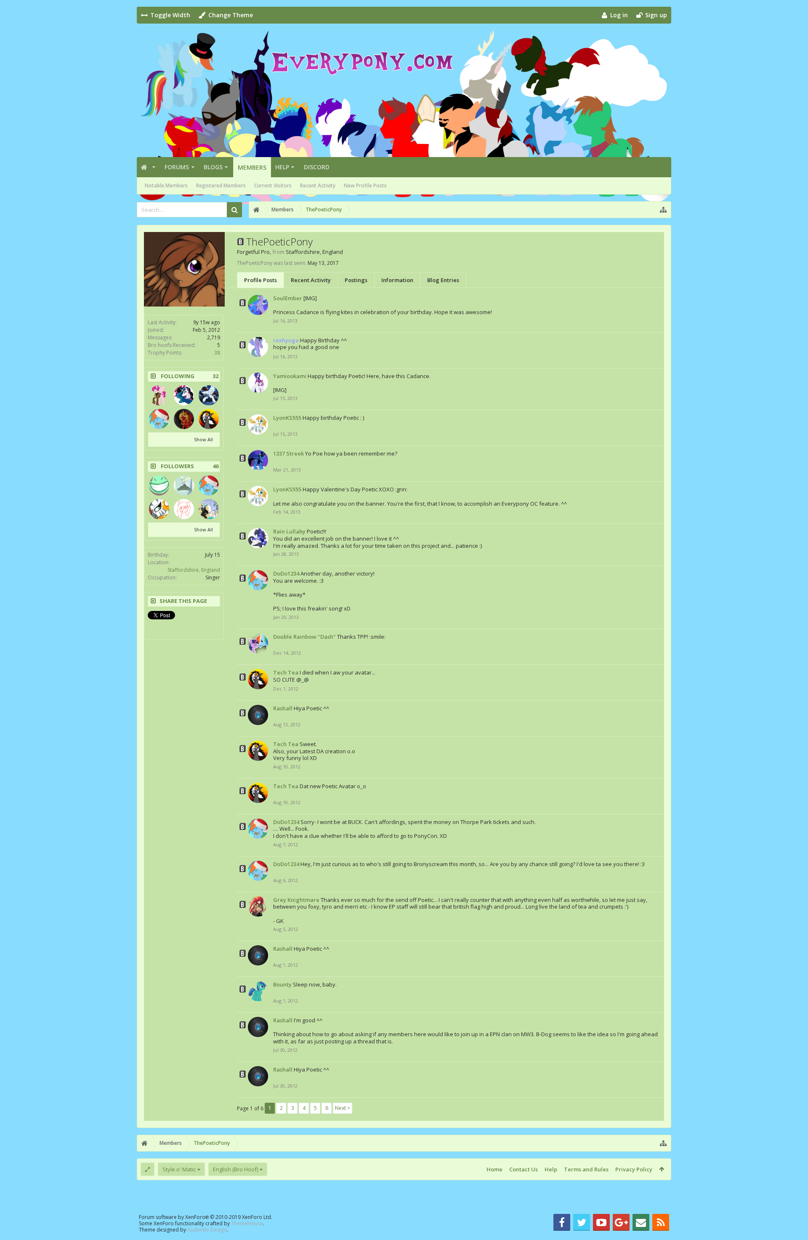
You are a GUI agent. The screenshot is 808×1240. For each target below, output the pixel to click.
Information (397, 280)
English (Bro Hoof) (235, 1169)
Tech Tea (285, 672)
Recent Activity (317, 185)
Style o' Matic (179, 1169)
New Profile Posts (365, 185)
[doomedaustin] (184, 419)
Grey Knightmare (296, 900)
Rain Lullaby (289, 531)
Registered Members (221, 185)
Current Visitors (273, 185)
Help (282, 167)
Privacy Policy (633, 1169)
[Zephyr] (184, 509)
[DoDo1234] (159, 419)
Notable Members (166, 185)
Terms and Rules (586, 1169)
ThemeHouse (247, 1223)
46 (215, 466)
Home (494, 1169)
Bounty (282, 984)
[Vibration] (159, 485)
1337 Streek (288, 453)
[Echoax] (184, 395)
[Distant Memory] (159, 509)
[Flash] (209, 395)
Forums (177, 167)
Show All (203, 439)
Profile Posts (260, 280)
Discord (317, 167)
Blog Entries (443, 280)
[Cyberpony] (209, 509)
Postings (356, 280)
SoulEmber (287, 298)
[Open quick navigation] (663, 210)
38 (217, 352)
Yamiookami (289, 376)
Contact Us (523, 1169)
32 (215, 376)
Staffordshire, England (193, 569)
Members (252, 167)
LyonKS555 (287, 417)
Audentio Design (207, 1229)
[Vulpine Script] (159, 395)
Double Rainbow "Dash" (304, 636)
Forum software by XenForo (205, 1217)
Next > (342, 1108)
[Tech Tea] (209, 419)
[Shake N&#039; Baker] (184, 485)
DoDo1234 (286, 573)
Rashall (282, 708)
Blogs (213, 167)
